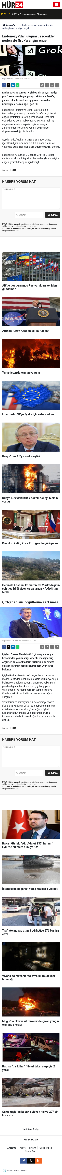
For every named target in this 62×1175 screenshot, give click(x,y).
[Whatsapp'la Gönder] (17, 85)
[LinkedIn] (13, 85)
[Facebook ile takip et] (23, 1161)
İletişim (32, 1148)
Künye (23, 1148)
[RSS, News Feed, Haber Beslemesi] (38, 1161)
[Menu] (56, 4)
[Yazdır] (42, 85)
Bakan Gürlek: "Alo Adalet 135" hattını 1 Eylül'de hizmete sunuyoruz (35, 14)
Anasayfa (10, 25)
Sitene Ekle (30, 1151)
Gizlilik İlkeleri (46, 1148)
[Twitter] (8, 85)
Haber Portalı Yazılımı (17, 1170)
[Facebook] (4, 85)
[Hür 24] (12, 4)
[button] (47, 85)
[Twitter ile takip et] (31, 1161)
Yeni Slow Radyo (31, 1129)
